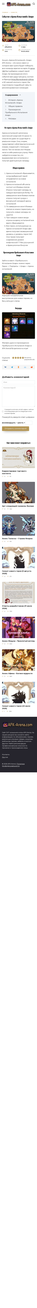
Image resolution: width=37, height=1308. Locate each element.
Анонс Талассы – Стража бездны (17, 539)
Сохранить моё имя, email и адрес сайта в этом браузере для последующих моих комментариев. (19, 411)
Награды (12, 119)
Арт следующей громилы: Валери (18, 506)
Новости (8, 38)
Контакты (5, 754)
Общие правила (15, 106)
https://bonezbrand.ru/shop (22, 79)
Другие (5, 757)
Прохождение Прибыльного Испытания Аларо (16, 112)
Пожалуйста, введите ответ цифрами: (18, 417)
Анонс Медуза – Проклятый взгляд (18, 641)
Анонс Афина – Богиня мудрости (17, 673)
